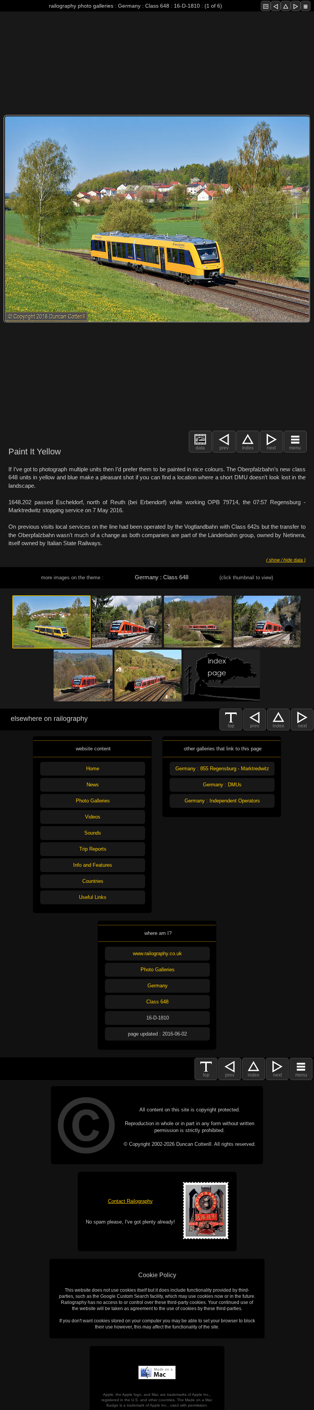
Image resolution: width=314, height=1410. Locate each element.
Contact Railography (130, 1201)
